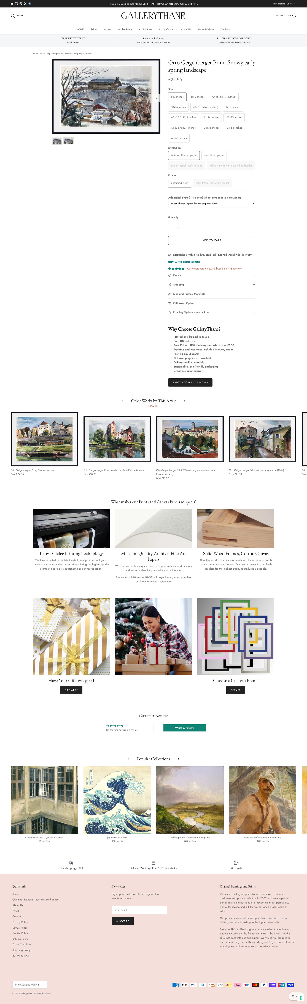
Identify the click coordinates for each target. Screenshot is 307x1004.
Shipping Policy (21, 950)
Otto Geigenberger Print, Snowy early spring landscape (66, 53)
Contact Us (18, 916)
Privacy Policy (20, 922)
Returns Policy (20, 939)
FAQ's (15, 911)
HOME (80, 29)
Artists (107, 29)
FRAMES (236, 690)
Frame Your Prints (22, 944)
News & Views (206, 29)
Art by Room (125, 29)
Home (35, 53)
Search (16, 894)
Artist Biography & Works (190, 382)
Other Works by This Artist (153, 400)
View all (153, 406)
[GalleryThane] (154, 16)
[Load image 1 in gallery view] (106, 96)
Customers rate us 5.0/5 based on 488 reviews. (215, 269)
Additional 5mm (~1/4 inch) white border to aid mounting (204, 198)
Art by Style (145, 29)
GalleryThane (26, 993)
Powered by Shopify (43, 993)
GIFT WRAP (71, 690)
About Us (186, 29)
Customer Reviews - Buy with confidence (35, 900)
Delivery (226, 29)
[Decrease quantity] (172, 225)
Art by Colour (166, 29)
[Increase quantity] (193, 225)
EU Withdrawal (20, 956)
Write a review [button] (184, 728)
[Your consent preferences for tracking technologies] (300, 997)
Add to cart (211, 240)
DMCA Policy (19, 928)
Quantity (173, 217)
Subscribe (122, 921)
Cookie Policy (20, 933)
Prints (94, 29)
